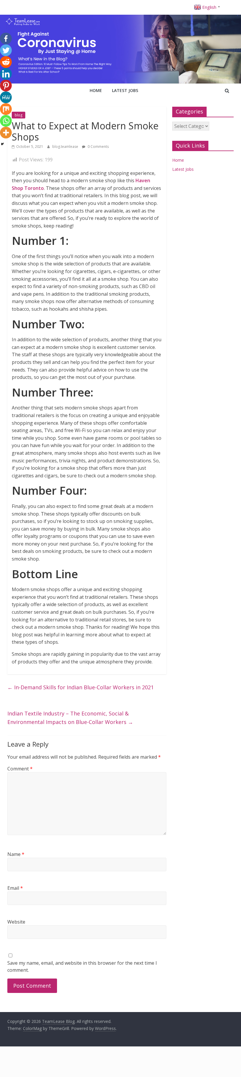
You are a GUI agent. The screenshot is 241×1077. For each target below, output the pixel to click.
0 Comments (98, 146)
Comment (20, 768)
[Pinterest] (6, 85)
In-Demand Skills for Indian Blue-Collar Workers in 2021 (80, 687)
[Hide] (2, 144)
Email (15, 888)
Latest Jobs (125, 90)
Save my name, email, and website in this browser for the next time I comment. (82, 966)
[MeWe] (6, 97)
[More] (6, 132)
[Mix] (6, 109)
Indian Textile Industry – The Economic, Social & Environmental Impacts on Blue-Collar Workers (70, 717)
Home (96, 90)
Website (16, 922)
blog (18, 115)
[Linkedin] (6, 74)
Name (15, 854)
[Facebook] (6, 38)
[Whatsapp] (6, 121)
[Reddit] (6, 62)
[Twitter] (6, 50)
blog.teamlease (65, 146)
